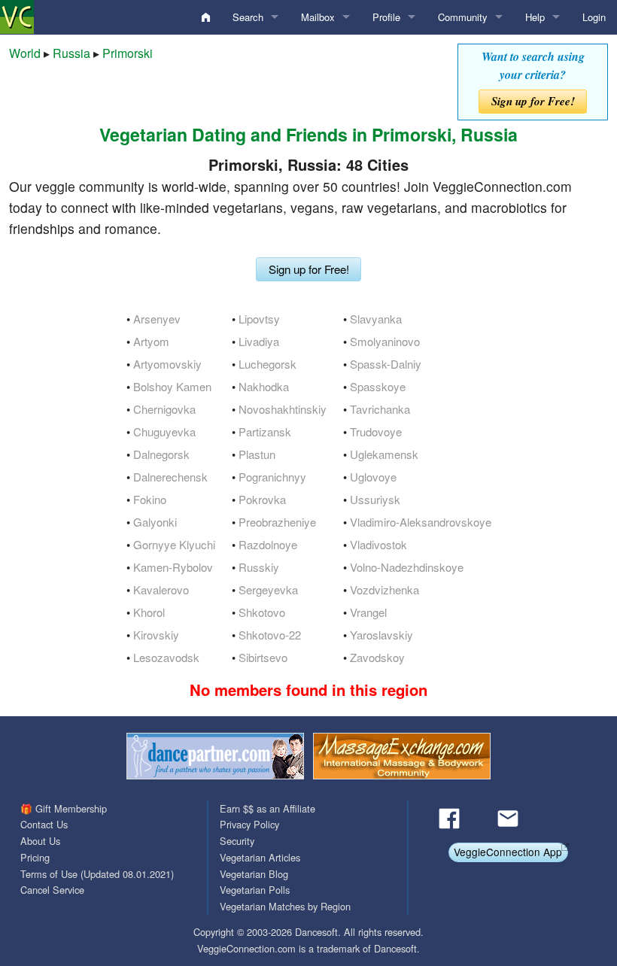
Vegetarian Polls (255, 889)
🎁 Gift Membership (63, 808)
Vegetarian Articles (260, 857)
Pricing (35, 857)
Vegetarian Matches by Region (285, 906)
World (25, 53)
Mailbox (318, 17)
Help (535, 17)
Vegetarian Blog (254, 874)
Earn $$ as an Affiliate (267, 808)
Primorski (127, 53)
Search (248, 17)
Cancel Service (52, 889)
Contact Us (44, 824)
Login (594, 17)
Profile (386, 17)
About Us (40, 841)
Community (463, 17)
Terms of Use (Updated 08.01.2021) (97, 874)
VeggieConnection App (508, 851)
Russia (71, 53)
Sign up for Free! (533, 101)
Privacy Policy (249, 824)
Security (237, 841)
